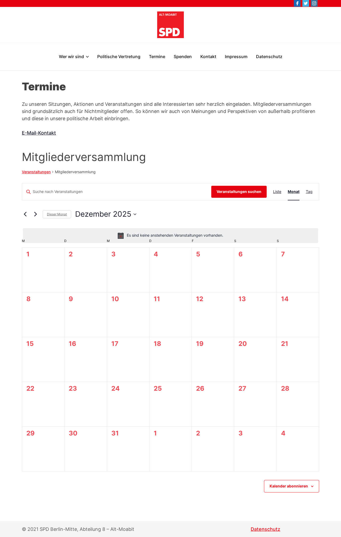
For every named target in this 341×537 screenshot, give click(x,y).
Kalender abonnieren (289, 486)
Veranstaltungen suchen (239, 191)
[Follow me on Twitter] (305, 3)
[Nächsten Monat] (35, 214)
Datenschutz (269, 56)
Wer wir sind (71, 56)
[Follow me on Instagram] (314, 3)
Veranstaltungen (36, 171)
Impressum (236, 56)
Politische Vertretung (118, 56)
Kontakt (208, 56)
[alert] (170, 235)
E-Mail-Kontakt (39, 133)
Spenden (183, 56)
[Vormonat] (25, 214)
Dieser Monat (57, 214)
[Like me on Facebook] (297, 3)
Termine (157, 56)
